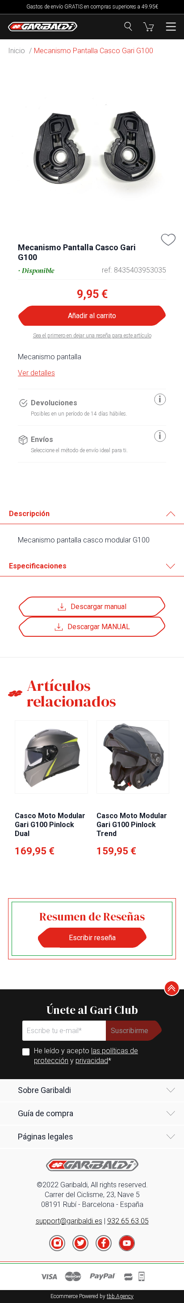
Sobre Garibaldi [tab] (44, 1090)
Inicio (16, 50)
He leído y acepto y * (86, 1056)
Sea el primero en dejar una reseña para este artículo (92, 335)
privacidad (91, 1060)
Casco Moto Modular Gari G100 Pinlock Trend (131, 824)
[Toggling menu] (171, 26)
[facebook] (104, 1243)
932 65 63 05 (128, 1221)
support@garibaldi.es (69, 1221)
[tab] (92, 514)
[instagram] (57, 1243)
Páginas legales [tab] (45, 1136)
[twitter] (80, 1243)
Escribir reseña (92, 937)
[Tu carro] (148, 26)
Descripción (29, 513)
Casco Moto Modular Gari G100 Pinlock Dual (50, 824)
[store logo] (42, 26)
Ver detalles (36, 373)
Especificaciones (38, 566)
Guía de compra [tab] (45, 1113)
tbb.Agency (120, 1296)
